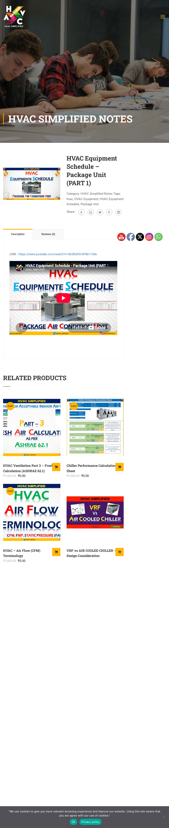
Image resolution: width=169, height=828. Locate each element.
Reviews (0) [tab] (48, 234)
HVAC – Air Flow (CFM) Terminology (21, 553)
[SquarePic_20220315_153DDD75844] (31, 183)
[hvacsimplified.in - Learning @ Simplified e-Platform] (14, 18)
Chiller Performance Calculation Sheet (91, 468)
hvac (70, 199)
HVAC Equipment (86, 199)
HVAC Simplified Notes (97, 194)
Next (64, 184)
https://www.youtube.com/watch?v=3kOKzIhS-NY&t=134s (58, 254)
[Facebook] (81, 212)
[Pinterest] (109, 212)
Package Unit (90, 204)
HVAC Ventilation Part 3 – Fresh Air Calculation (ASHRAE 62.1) (31, 468)
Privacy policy (90, 821)
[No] (164, 817)
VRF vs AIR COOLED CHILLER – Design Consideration (91, 553)
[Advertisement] (84, 82)
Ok (73, 821)
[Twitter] (100, 212)
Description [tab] (18, 234)
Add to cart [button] (56, 467)
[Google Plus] (91, 212)
